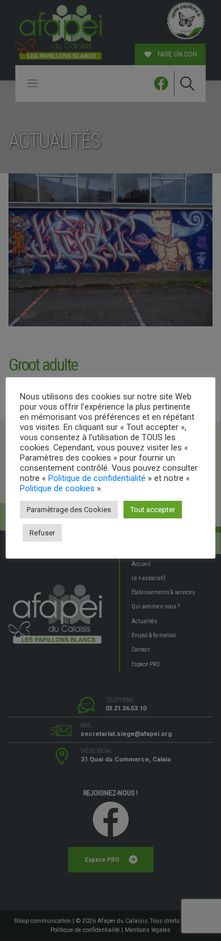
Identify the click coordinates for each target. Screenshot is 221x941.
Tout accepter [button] (152, 509)
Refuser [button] (42, 533)
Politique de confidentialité (97, 478)
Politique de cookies (57, 488)
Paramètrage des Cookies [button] (69, 509)
